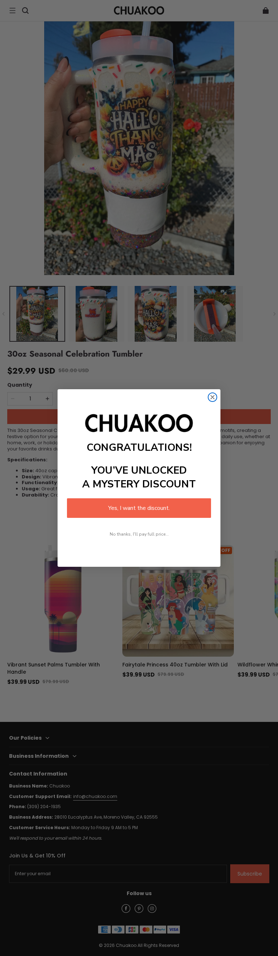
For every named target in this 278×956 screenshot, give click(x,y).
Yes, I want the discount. (139, 508)
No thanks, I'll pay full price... (139, 534)
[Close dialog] (212, 397)
